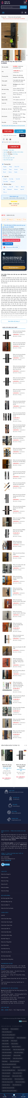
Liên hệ (3, 915)
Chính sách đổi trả (5, 928)
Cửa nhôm (5, 181)
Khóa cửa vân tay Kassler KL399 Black (21, 766)
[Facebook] (3, 139)
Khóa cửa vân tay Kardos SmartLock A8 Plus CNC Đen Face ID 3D (19, 368)
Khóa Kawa (4, 1061)
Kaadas (5, 166)
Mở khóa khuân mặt (6, 956)
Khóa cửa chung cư (6, 874)
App (4, 189)
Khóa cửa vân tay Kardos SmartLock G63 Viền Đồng (19, 508)
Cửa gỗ (5, 179)
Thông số (10, 219)
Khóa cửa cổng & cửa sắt (18, 1049)
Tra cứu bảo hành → (14, 267)
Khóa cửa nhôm (5, 887)
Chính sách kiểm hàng (6, 935)
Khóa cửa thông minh (6, 942)
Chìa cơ (5, 192)
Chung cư (12, 181)
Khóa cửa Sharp (5, 890)
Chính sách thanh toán (6, 925)
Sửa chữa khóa (5, 945)
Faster (21, 169)
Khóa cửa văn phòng (20, 1082)
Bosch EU (17, 166)
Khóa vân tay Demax (14, 1061)
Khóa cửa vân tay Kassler (14, 17)
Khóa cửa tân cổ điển (16, 1076)
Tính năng (18, 219)
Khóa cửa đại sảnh (6, 1049)
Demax (10, 172)
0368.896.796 (15, 146)
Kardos (15, 172)
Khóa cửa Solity (17, 1055)
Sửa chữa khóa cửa (17, 1084)
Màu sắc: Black (21, 773)
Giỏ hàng (4, 785)
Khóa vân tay (5, 1029)
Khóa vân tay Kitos (6, 1058)
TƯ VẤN (21, 131)
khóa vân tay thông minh (7, 959)
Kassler (5, 169)
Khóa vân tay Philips (18, 1052)
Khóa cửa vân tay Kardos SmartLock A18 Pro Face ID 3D (19, 414)
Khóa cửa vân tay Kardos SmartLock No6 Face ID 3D (19, 473)
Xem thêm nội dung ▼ (14, 321)
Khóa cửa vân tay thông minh (8, 1034)
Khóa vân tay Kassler (17, 1058)
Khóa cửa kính (4, 877)
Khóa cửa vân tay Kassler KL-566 (7, 765)
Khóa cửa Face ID (6, 1067)
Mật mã (22, 186)
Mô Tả (3, 215)
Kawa (10, 169)
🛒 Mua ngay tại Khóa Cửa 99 (11, 240)
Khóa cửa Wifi (5, 1040)
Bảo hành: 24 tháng (7, 772)
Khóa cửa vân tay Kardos (7, 908)
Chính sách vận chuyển (6, 922)
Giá (3, 219)
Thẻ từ (17, 186)
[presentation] (24, 745)
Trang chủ (3, 17)
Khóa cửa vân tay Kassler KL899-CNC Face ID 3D (18, 625)
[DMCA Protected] (23, 1021)
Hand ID (22, 189)
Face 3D (11, 186)
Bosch (4, 172)
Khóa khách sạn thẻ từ (7, 1079)
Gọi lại (22, 135)
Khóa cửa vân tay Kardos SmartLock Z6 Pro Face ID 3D (19, 496)
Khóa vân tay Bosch (6, 1055)
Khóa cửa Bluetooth (21, 1037)
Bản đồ (3, 969)
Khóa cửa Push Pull (17, 1073)
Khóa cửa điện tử (14, 1029)
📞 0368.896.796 (8, 243)
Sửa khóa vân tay (5, 948)
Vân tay (5, 186)
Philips (10, 166)
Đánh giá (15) (10, 215)
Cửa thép (11, 179)
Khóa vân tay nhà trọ (6, 952)
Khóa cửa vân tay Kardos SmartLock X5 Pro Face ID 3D (19, 403)
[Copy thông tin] (7, 139)
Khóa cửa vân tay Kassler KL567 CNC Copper (18, 578)
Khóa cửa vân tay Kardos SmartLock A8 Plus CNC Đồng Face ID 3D (19, 426)
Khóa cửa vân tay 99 (11, 1018)
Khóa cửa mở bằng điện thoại (8, 1070)
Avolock (16, 169)
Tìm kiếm (23, 7)
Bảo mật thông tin (5, 938)
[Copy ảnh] (10, 139)
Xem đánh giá (14, 205)
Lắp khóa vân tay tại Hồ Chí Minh (9, 1090)
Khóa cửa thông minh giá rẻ (8, 1037)
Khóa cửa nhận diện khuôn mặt (9, 1064)
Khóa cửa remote (21, 1070)
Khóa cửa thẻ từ (16, 1067)
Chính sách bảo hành (6, 932)
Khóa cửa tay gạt (5, 1076)
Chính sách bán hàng (6, 918)
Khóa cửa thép (4, 880)
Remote (16, 189)
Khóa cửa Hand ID (6, 1073)
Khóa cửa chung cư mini (7, 1082)
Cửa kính (18, 179)
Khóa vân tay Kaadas (6, 1052)
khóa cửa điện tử (5, 905)
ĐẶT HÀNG (8, 131)
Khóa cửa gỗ (4, 884)
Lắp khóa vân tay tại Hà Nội (8, 1087)
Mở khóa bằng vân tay (6, 901)
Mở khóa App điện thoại (7, 898)
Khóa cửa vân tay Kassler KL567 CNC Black (18, 589)
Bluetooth (9, 189)
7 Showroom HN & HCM (12, 247)
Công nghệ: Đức (6, 770)
